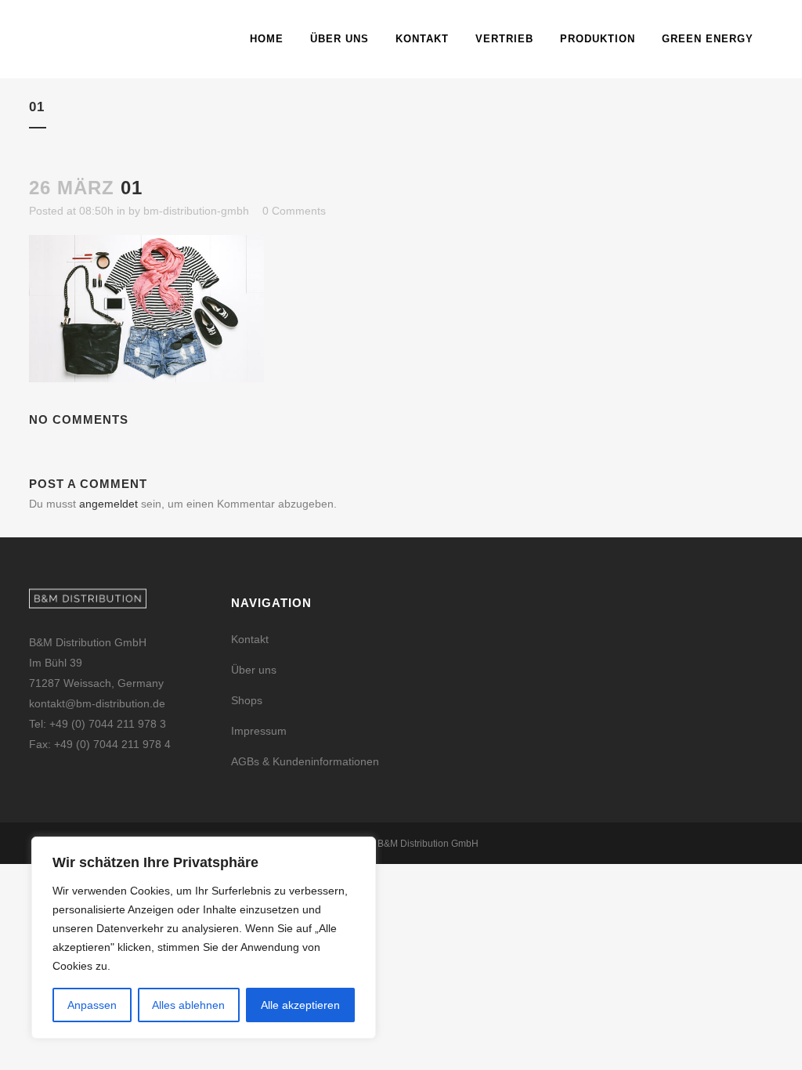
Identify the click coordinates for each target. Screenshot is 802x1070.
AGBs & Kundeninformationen (305, 761)
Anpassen (92, 1005)
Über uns (253, 669)
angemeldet (108, 503)
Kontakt (250, 639)
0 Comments (294, 210)
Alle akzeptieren (300, 1005)
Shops (246, 700)
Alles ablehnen (188, 1005)
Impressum (259, 731)
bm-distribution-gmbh (196, 210)
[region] (203, 938)
